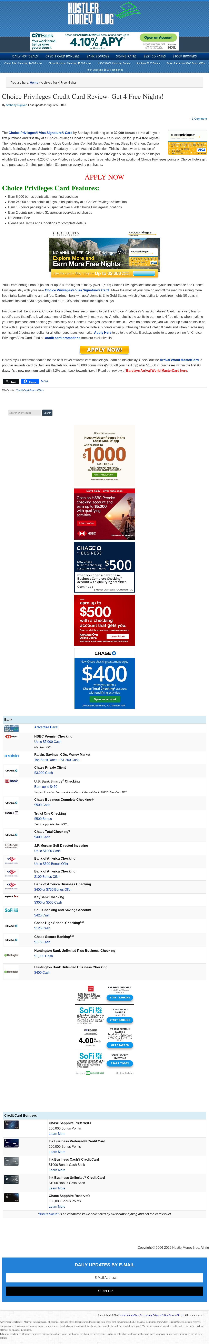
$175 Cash (42, 942)
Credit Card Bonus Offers (30, 390)
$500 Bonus (43, 819)
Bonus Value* (49, 1214)
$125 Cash (42, 928)
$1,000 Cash (43, 956)
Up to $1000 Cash (47, 851)
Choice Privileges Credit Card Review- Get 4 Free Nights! (82, 96)
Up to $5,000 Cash (47, 741)
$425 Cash (42, 915)
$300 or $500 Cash (48, 902)
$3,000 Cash (43, 773)
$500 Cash (42, 805)
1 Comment (199, 118)
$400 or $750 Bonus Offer (52, 889)
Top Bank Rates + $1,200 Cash (56, 760)
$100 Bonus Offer (47, 876)
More (44, 381)
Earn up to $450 (45, 786)
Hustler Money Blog (105, 13)
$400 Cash (42, 837)
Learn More (57, 1133)
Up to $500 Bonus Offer (51, 864)
